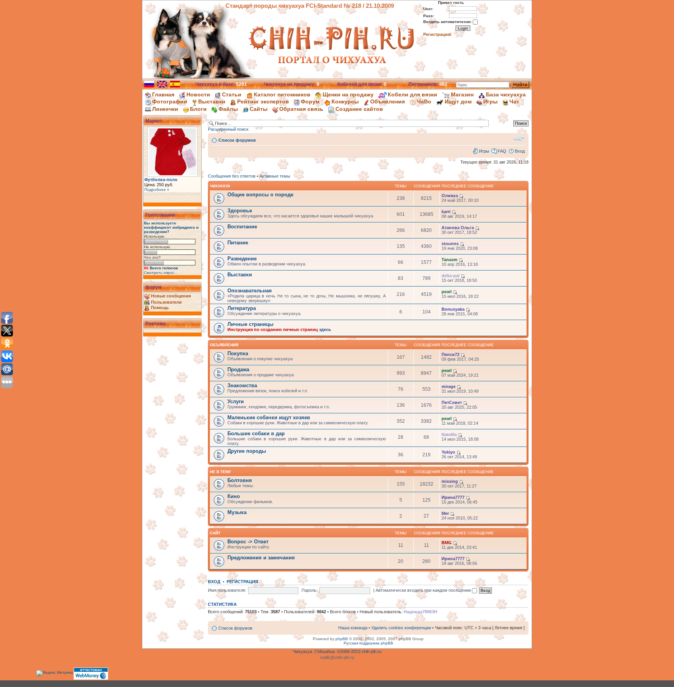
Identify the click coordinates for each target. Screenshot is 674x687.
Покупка (237, 353)
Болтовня (239, 480)
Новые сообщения (171, 296)
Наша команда (352, 627)
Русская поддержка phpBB (368, 643)
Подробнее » (156, 189)
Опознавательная (249, 291)
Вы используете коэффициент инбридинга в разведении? (171, 227)
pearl (447, 291)
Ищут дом (458, 101)
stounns (450, 243)
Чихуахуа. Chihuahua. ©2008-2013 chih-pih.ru (337, 651)
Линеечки (165, 109)
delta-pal (450, 275)
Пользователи (166, 302)
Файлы (228, 109)
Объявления (387, 101)
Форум (310, 101)
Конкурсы (345, 101)
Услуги (235, 401)
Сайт (215, 533)
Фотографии (169, 101)
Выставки (211, 101)
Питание (237, 243)
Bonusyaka (453, 309)
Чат (514, 101)
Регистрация (242, 581)
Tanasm (450, 259)
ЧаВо (424, 101)
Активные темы (274, 176)
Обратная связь (301, 109)
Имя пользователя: (227, 590)
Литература (241, 308)
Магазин (462, 94)
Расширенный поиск (228, 129)
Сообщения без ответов (231, 176)
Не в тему (220, 472)
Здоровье (239, 211)
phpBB (341, 639)
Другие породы (246, 451)
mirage (449, 386)
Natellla (449, 434)
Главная (163, 94)
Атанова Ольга (458, 227)
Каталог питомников (282, 94)
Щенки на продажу (348, 94)
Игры (490, 101)
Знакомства (242, 385)
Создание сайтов (359, 109)
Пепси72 (450, 354)
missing (450, 481)
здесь (325, 329)
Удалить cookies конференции (401, 627)
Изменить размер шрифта (519, 138)
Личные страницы (250, 324)
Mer (445, 513)
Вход (520, 151)
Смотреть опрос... (161, 273)
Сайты (259, 109)
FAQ (502, 151)
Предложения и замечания (261, 558)
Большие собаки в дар (256, 433)
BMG (447, 542)
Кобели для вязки (412, 94)
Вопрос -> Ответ (247, 542)
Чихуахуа (220, 186)
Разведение (242, 259)
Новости (198, 94)
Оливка (450, 195)
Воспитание (242, 227)
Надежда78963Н (420, 611)
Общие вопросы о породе (260, 195)
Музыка (237, 512)
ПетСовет (452, 402)
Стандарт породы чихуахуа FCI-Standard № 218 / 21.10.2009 (309, 5)
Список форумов (237, 140)
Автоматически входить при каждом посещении (424, 590)
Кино (233, 496)
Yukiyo (448, 452)
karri (446, 211)
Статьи (231, 94)
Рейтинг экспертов (263, 101)
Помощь (160, 307)
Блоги (198, 109)
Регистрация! (437, 34)
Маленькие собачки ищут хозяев (268, 417)
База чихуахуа (506, 94)
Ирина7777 (453, 497)
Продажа (238, 369)
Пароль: (309, 590)
